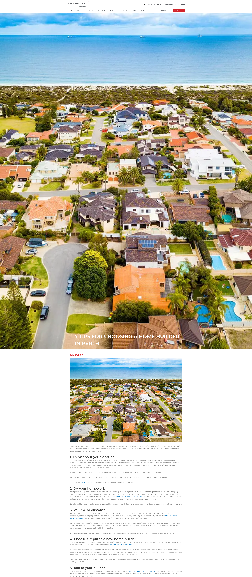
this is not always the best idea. (121, 545)
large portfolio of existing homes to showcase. (128, 496)
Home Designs (108, 11)
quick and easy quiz (88, 482)
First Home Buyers (139, 11)
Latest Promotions (91, 11)
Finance (152, 11)
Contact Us (179, 11)
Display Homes (74, 11)
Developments (122, 11)
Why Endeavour (165, 11)
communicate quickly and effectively (142, 571)
